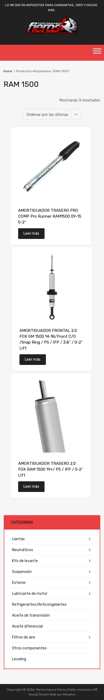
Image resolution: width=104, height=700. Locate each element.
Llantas (18, 539)
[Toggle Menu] (97, 52)
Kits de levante (25, 561)
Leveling (19, 659)
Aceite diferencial (27, 626)
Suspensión (22, 571)
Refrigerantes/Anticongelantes (39, 604)
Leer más (31, 233)
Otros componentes (29, 648)
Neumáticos (22, 550)
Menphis (69, 694)
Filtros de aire (23, 637)
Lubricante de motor (29, 593)
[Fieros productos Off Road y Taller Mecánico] (52, 37)
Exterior (19, 582)
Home (7, 71)
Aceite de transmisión (31, 615)
